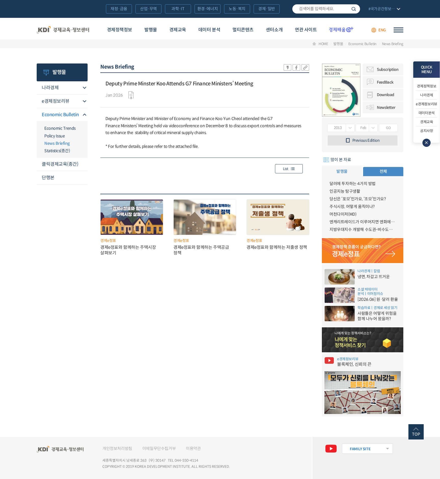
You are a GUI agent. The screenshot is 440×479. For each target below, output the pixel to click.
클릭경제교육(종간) (60, 164)
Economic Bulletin (362, 44)
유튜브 (331, 449)
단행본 (48, 177)
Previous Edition (366, 140)
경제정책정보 (119, 30)
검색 (353, 9)
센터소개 (274, 30)
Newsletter (386, 107)
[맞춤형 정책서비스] (362, 339)
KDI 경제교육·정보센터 (63, 30)
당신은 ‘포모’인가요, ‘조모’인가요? (357, 199)
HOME (323, 44)
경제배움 (341, 29)
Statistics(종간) (57, 150)
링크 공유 (305, 67)
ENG (382, 30)
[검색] (326, 9)
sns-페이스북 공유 (296, 67)
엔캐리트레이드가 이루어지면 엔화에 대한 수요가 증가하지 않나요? (362, 222)
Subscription (387, 69)
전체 (383, 171)
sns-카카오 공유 (287, 67)
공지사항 (426, 130)
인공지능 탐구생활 (344, 191)
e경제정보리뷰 (56, 101)
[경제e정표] (362, 250)
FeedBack (385, 82)
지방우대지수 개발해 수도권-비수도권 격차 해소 (362, 229)
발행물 (150, 30)
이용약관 (193, 448)
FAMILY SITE (360, 449)
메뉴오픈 (84, 88)
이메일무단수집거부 (159, 448)
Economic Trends (60, 128)
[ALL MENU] (398, 30)
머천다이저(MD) (342, 214)
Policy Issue (54, 136)
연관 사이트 (306, 30)
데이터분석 (427, 113)
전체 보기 (383, 9)
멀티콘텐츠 (243, 30)
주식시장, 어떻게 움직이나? (352, 206)
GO (388, 128)
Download (385, 94)
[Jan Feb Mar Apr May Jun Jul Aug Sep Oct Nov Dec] (367, 128)
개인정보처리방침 (117, 448)
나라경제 (50, 87)
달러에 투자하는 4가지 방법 (352, 183)
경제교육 (177, 30)
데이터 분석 (209, 30)
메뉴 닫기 (426, 143)
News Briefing (392, 44)
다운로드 (131, 95)
